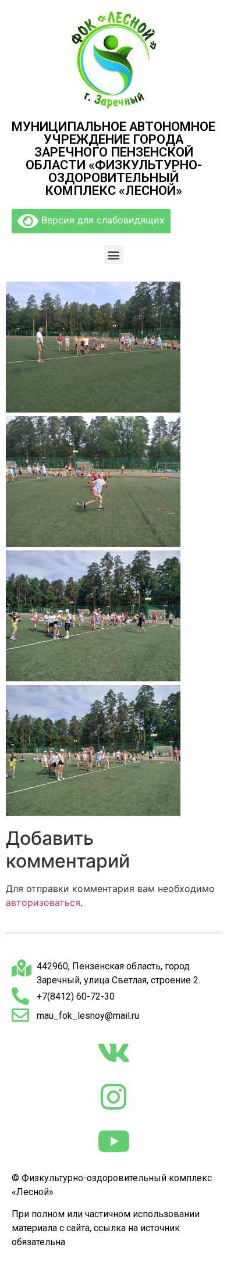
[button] (113, 254)
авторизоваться (43, 902)
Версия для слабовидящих (101, 220)
